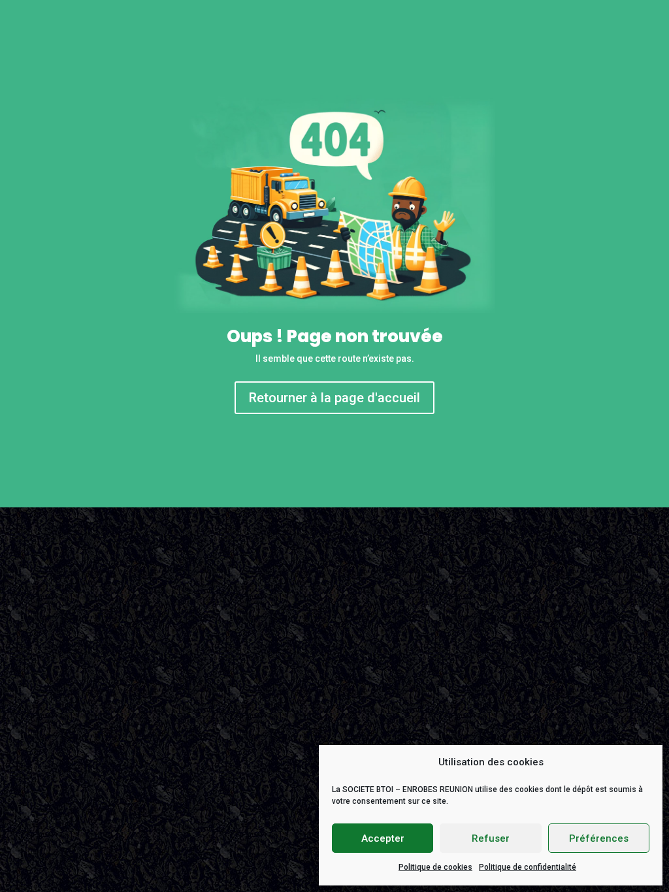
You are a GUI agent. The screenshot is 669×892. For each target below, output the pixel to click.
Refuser (491, 838)
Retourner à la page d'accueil (334, 398)
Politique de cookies (435, 867)
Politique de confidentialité (527, 867)
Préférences (598, 838)
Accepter (382, 838)
